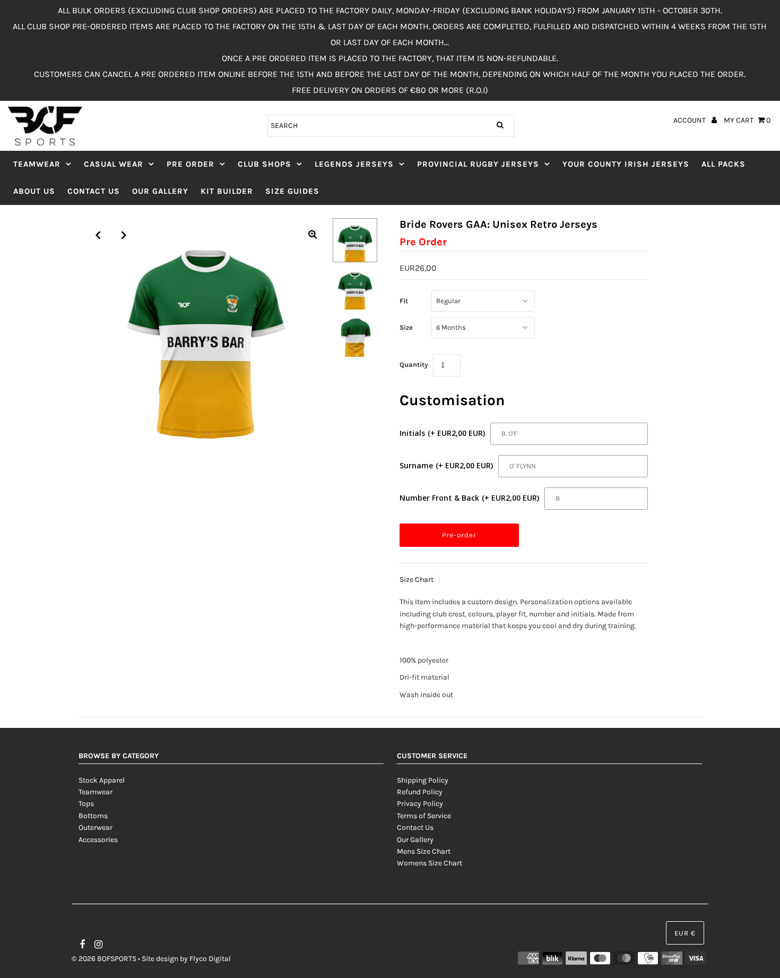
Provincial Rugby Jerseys (478, 164)
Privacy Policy (420, 803)
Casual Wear (113, 164)
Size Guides (292, 191)
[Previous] (98, 235)
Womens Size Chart (429, 863)
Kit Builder (227, 191)
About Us (34, 191)
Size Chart (417, 579)
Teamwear (36, 164)
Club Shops (264, 164)
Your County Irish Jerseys (625, 164)
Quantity (414, 364)
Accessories (98, 839)
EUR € (685, 933)
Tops (86, 803)
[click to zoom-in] (312, 235)
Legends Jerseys (354, 164)
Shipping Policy (422, 780)
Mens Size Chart (423, 851)
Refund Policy (420, 791)
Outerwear (95, 827)
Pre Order (190, 164)
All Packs (723, 164)
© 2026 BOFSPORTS (104, 958)
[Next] (124, 235)
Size (406, 327)
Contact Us (93, 191)
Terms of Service (424, 815)
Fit (404, 301)
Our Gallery (160, 191)
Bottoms (93, 815)
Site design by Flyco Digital (186, 958)
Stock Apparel (102, 780)
